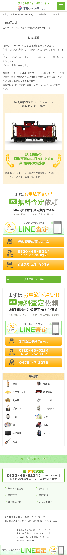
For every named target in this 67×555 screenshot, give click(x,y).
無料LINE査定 (33, 550)
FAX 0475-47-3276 (33, 265)
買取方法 (12, 495)
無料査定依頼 (14, 501)
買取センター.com (33, 8)
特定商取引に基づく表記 (45, 521)
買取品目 (43, 14)
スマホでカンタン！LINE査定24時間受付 (33, 227)
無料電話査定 (33, 475)
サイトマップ (38, 517)
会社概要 (9, 517)
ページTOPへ (33, 459)
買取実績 (43, 495)
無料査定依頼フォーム (33, 242)
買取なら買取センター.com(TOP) (18, 14)
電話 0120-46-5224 (33, 253)
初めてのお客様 (15, 488)
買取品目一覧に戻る (34, 279)
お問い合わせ (22, 517)
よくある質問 (45, 501)
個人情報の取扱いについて (18, 521)
